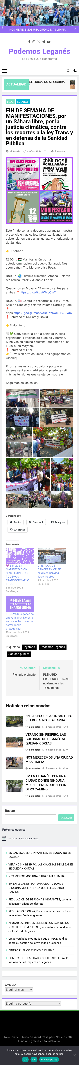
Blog (10, 102)
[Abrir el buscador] (68, 70)
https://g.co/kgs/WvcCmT (38, 292)
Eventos (22, 102)
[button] (39, 190)
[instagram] (33, 42)
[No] (74, 1055)
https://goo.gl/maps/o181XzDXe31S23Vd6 (43, 313)
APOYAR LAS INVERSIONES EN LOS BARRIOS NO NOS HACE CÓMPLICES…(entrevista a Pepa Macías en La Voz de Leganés (39, 927)
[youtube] (49, 42)
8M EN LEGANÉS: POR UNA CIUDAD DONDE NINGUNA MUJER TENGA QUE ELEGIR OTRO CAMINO (38, 29)
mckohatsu (15, 151)
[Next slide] (74, 28)
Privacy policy (49, 1059)
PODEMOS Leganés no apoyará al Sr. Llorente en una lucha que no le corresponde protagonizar (20, 621)
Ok (25, 1059)
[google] (43, 42)
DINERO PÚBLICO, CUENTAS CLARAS (31, 950)
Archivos (10, 985)
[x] (38, 42)
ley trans (29, 647)
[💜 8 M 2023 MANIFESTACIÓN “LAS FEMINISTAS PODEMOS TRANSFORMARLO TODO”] (20, 556)
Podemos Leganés (39, 51)
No (34, 1059)
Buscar (10, 811)
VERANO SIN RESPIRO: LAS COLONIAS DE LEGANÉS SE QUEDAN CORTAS (46, 739)
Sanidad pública (19, 654)
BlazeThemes (52, 1041)
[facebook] (29, 42)
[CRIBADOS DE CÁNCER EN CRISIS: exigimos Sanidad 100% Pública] (52, 556)
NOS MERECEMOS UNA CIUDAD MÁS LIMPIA (36, 876)
